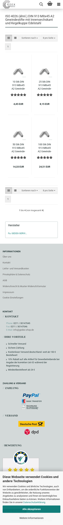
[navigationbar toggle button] (58, 4)
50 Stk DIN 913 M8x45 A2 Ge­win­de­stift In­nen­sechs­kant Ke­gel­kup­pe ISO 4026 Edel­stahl (18, 148)
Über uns (7, 256)
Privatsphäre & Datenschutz (16, 274)
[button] (8, 38)
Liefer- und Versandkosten (16, 268)
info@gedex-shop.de (23, 330)
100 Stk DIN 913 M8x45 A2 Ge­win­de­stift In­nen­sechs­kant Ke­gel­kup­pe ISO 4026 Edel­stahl (44, 148)
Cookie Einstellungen (13, 297)
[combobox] (29, 38)
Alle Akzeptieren (31, 509)
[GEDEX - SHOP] (7, 4)
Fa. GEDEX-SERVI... (17, 233)
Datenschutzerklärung (34, 502)
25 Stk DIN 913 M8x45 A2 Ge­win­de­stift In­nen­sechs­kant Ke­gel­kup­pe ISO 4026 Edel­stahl (44, 85)
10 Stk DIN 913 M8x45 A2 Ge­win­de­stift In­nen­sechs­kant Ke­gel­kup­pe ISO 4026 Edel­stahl (18, 85)
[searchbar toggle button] (41, 4)
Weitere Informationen (31, 518)
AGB (5, 280)
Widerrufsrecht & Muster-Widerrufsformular (24, 286)
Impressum (8, 292)
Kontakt (6, 262)
